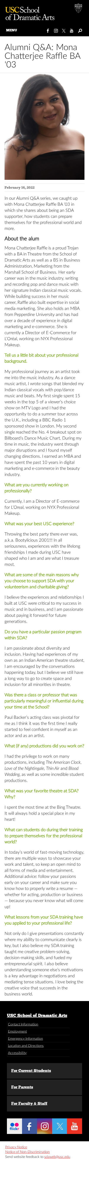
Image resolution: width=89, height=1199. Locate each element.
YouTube (72, 30)
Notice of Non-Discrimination (27, 1152)
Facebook (48, 30)
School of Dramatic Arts (28, 12)
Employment (17, 1031)
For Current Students (31, 1070)
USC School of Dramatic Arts (37, 1015)
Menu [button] (11, 30)
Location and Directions (26, 1046)
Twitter (64, 30)
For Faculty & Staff (29, 1103)
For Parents (22, 1087)
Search (80, 30)
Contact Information (23, 1024)
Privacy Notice (16, 1147)
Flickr (14, 1126)
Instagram (56, 30)
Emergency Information (25, 1038)
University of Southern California (79, 8)
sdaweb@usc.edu (57, 1157)
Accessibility (17, 1053)
